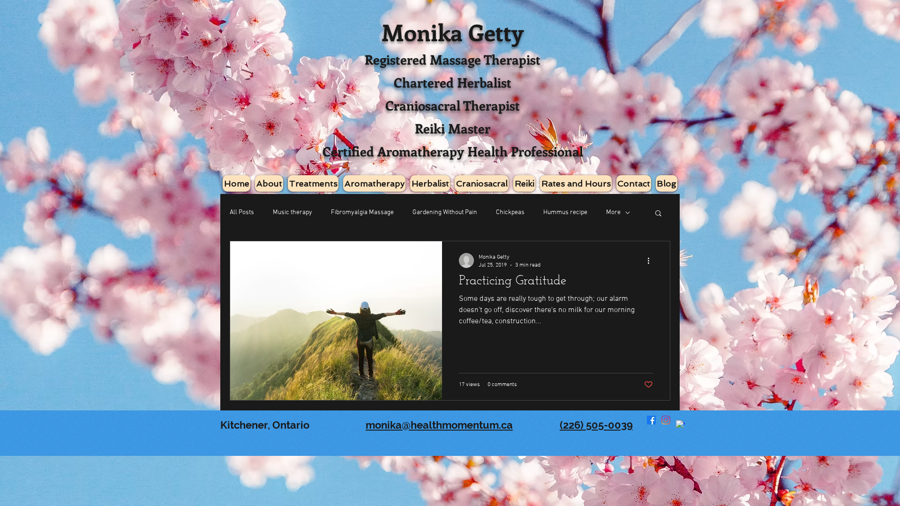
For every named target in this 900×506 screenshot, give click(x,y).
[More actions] (651, 260)
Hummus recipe (565, 212)
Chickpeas (510, 212)
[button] (658, 214)
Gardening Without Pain (444, 212)
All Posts (242, 212)
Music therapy (292, 212)
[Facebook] (651, 420)
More (613, 212)
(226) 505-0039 (596, 425)
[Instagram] (665, 420)
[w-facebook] (680, 424)
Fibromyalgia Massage (362, 212)
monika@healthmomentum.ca (439, 425)
